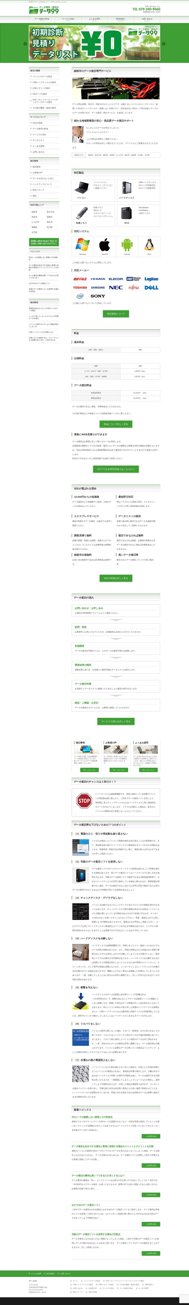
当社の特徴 (37, 123)
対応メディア (38, 190)
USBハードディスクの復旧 (44, 82)
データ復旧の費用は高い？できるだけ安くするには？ (98, 1175)
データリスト (38, 140)
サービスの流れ (39, 134)
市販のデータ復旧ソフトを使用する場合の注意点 (96, 1234)
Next (163, 43)
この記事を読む (151, 1136)
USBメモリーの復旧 (41, 88)
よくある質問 (141, 742)
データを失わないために (43, 178)
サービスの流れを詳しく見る (116, 721)
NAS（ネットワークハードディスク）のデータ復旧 (45, 101)
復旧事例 (80, 742)
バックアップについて (42, 184)
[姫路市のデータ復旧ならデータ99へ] (44, 11)
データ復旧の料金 (40, 129)
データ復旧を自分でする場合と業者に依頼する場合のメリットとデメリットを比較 (113, 1146)
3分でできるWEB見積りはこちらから (116, 469)
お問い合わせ (38, 152)
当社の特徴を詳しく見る (116, 578)
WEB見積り (50, 1274)
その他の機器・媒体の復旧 (44, 108)
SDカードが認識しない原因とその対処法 (92, 1117)
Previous (25, 43)
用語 (35, 196)
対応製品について (116, 314)
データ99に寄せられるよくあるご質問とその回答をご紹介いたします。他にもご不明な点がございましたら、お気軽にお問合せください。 (145, 760)
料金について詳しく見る (116, 424)
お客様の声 (110, 742)
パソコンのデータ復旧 (42, 76)
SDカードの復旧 (40, 94)
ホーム (75, 1281)
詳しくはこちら (89, 770)
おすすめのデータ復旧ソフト (86, 1205)
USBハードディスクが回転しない (41, 332)
